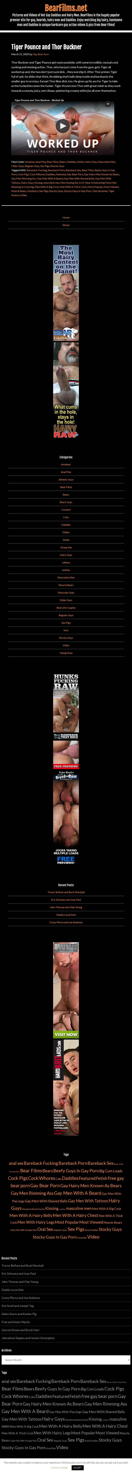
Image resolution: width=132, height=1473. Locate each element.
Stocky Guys (57, 165)
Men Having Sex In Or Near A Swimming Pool (85, 182)
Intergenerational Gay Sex (33, 1209)
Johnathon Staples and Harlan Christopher (28, 1338)
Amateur (30, 161)
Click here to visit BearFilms (30, 145)
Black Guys (66, 502)
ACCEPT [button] (78, 1467)
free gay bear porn (99, 1396)
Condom (66, 509)
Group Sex (66, 547)
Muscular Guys (66, 592)
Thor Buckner (99, 190)
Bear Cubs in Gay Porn (117, 1382)
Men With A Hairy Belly (30, 1215)
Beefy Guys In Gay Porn (76, 1170)
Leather (66, 569)
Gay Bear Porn (75, 174)
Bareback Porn (56, 170)
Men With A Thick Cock (73, 186)
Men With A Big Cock (47, 186)
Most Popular (95, 186)
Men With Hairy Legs (35, 1222)
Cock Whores (37, 174)
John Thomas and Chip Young (66, 907)
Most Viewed (111, 186)
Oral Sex (45, 1229)
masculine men (51, 182)
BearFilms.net (66, 8)
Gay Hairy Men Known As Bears (101, 174)
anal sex (16, 1163)
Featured (61, 174)
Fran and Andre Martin (16, 1322)
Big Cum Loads (111, 1171)
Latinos (66, 562)
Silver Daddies (91, 1230)
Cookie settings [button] (59, 1467)
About (66, 224)
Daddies (71, 161)
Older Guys (17, 165)
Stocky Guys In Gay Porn (77, 190)
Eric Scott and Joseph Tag (18, 1305)
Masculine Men (106, 161)
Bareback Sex (73, 170)
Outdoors (32, 190)
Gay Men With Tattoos (88, 1200)
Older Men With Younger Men (23, 1230)
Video (23, 195)
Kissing (38, 182)
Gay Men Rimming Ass (23, 178)
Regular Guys (32, 165)
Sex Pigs (45, 165)
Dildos (66, 532)
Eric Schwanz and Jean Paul (66, 899)
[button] (108, 104)
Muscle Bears (18, 190)
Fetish (80, 161)
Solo (66, 630)
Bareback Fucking (37, 170)
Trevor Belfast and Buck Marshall (66, 892)
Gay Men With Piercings (65, 1412)
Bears (63, 161)
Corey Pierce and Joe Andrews (66, 922)
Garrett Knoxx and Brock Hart (20, 1330)
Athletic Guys (66, 479)
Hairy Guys (91, 161)
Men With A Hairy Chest (75, 1215)
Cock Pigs (23, 174)
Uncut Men (82, 1238)
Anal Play (41, 161)
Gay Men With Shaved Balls (79, 178)
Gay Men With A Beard (50, 178)
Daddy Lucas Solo (66, 914)
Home (66, 217)
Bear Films (53, 161)
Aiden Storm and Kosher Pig (19, 1314)
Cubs (66, 517)
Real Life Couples (66, 607)
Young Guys (66, 652)
